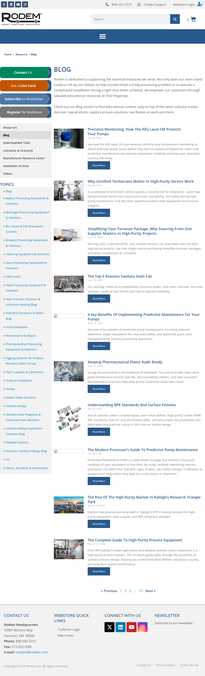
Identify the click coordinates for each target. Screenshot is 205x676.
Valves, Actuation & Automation (27, 468)
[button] (102, 36)
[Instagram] (25, 4)
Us (23, 72)
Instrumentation (17, 327)
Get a (23, 85)
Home (7, 54)
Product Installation (19, 380)
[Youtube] (18, 4)
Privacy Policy (165, 665)
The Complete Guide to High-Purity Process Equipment (135, 540)
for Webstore (24, 112)
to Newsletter (24, 99)
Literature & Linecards (18, 150)
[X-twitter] (4, 4)
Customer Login (69, 629)
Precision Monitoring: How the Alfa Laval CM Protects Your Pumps (134, 131)
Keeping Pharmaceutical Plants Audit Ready (125, 362)
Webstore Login (184, 4)
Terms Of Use (189, 665)
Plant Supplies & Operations (25, 372)
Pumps (10, 389)
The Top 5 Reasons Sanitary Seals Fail (120, 276)
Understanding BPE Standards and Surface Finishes (132, 404)
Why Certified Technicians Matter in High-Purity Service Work (141, 181)
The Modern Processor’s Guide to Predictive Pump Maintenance (143, 449)
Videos (7, 173)
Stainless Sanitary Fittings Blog (26, 451)
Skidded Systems (17, 442)
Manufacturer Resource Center (24, 158)
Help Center (65, 635)
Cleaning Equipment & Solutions (27, 254)
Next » (151, 591)
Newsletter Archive (16, 166)
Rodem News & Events (21, 397)
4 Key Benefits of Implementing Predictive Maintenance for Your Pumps (144, 316)
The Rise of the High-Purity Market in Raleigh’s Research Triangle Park (144, 499)
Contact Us (143, 665)
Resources (22, 54)
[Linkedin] (11, 4)
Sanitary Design (16, 406)
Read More (99, 165)
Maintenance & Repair (21, 335)
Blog (6, 135)
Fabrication (13, 276)
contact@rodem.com (32, 652)
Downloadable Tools (16, 143)
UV (7, 459)
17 (141, 591)
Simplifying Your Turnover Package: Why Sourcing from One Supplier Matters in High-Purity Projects (140, 231)
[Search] (175, 19)
